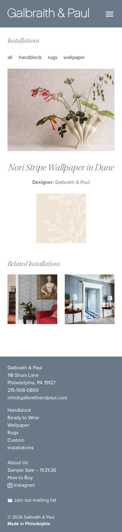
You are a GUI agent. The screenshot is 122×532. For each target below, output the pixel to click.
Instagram (24, 485)
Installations (23, 40)
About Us (18, 462)
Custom (16, 440)
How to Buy (20, 477)
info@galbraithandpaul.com (37, 397)
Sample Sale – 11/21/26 (32, 470)
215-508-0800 (23, 390)
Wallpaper (74, 57)
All (10, 57)
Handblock (30, 57)
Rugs (52, 57)
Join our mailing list (34, 500)
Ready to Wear (23, 417)
